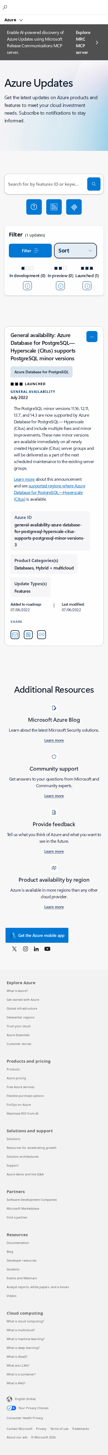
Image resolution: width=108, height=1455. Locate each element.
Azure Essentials (18, 1035)
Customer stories (19, 1044)
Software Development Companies (32, 1199)
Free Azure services (20, 1087)
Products (13, 1069)
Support (13, 1165)
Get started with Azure (23, 999)
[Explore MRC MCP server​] (74, 207)
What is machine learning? (26, 1339)
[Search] (94, 184)
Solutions (13, 1139)
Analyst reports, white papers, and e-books (38, 1287)
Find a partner (17, 1217)
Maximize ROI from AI (22, 1113)
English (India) (25, 1399)
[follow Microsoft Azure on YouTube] (47, 948)
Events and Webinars (22, 1278)
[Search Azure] (5, 7)
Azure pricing (16, 1078)
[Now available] (87, 285)
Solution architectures (22, 1156)
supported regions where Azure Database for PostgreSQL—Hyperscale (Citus (49, 492)
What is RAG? (16, 1383)
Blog (10, 1251)
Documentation (18, 1243)
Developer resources (22, 1260)
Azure (10, 19)
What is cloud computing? (25, 1321)
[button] (34, 207)
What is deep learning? (23, 1348)
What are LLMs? (18, 1365)
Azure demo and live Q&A (25, 1174)
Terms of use (59, 1429)
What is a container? (21, 1374)
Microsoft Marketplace (23, 1208)
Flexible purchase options (25, 1096)
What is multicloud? (21, 1330)
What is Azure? (17, 991)
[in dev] (27, 285)
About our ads (17, 1437)
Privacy (41, 1429)
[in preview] (60, 285)
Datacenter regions (20, 1017)
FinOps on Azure (19, 1104)
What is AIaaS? (17, 1356)
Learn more (24, 479)
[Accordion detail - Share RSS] (28, 634)
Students (13, 1269)
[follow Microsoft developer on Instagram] (25, 948)
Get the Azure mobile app (41, 935)
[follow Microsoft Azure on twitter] (14, 948)
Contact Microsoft (19, 1429)
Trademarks (80, 1429)
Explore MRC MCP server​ (83, 42)
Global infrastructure (22, 1008)
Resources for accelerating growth (31, 1148)
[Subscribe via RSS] (54, 207)
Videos (11, 1296)
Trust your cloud (18, 1026)
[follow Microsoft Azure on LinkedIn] (36, 948)
